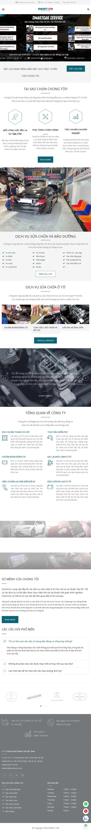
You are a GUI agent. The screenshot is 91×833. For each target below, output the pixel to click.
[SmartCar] (45, 9)
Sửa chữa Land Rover (13, 808)
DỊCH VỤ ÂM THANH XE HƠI (16, 432)
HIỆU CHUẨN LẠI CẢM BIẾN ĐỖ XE (18, 481)
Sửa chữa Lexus (11, 800)
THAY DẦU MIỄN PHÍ (57, 432)
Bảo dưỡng (9, 811)
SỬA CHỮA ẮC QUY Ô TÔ (59, 481)
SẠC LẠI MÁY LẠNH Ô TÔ (59, 456)
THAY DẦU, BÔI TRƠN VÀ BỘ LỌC (45, 328)
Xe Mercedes (11, 253)
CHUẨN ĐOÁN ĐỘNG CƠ (15, 327)
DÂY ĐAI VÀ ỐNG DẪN (72, 327)
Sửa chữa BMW (11, 793)
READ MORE (23, 529)
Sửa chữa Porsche (12, 804)
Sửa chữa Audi (10, 797)
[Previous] (5, 38)
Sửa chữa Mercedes (13, 789)
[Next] (86, 38)
